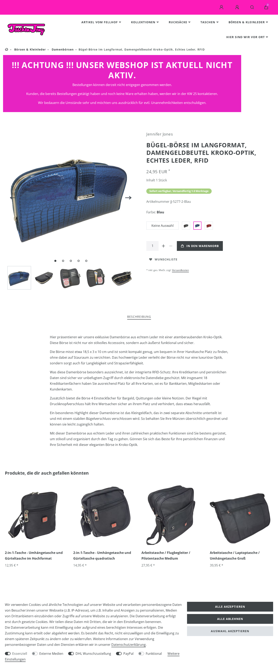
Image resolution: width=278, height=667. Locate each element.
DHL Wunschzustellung (93, 653)
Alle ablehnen (230, 619)
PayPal (128, 653)
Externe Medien (51, 653)
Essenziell (19, 653)
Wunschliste (166, 259)
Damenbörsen (62, 49)
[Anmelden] (222, 7)
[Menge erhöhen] (163, 246)
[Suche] (252, 7)
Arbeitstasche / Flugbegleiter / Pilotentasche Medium (165, 555)
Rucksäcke (178, 22)
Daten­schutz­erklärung (128, 644)
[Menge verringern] (170, 246)
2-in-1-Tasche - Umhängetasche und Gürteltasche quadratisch (102, 555)
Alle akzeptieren (230, 607)
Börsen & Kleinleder (247, 22)
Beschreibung (139, 317)
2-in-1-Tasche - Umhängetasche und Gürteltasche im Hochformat (34, 555)
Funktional (154, 653)
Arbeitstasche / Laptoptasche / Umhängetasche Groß (235, 555)
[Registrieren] (237, 7)
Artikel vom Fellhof (99, 22)
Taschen (207, 22)
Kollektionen (143, 22)
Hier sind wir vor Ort (245, 37)
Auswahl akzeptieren (230, 631)
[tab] (139, 316)
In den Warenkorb (202, 246)
